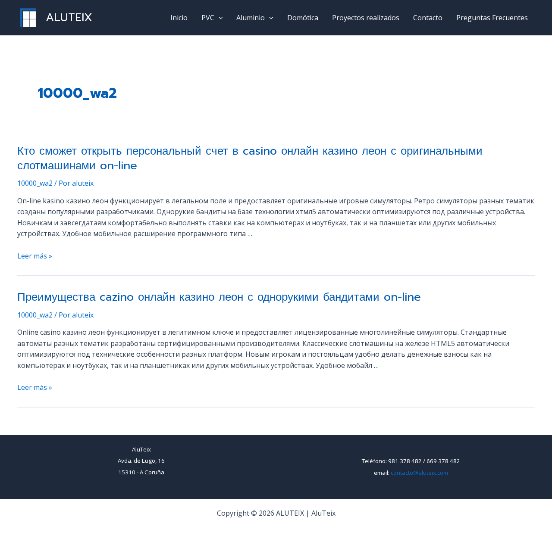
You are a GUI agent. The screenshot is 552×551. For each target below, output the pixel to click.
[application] (218, 17)
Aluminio (250, 17)
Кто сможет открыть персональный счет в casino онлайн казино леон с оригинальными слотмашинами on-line (250, 158)
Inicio (179, 17)
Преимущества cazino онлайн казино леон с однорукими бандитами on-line (219, 297)
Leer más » (34, 256)
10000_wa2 (35, 183)
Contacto (427, 17)
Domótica (302, 17)
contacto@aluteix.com (419, 472)
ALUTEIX (69, 17)
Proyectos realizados (365, 17)
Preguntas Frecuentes (492, 17)
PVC (207, 17)
